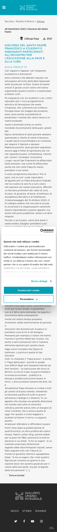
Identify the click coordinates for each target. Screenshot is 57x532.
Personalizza (27, 299)
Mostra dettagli (39, 281)
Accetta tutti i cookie (28, 290)
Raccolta (9, 21)
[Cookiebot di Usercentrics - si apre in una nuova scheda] (41, 231)
